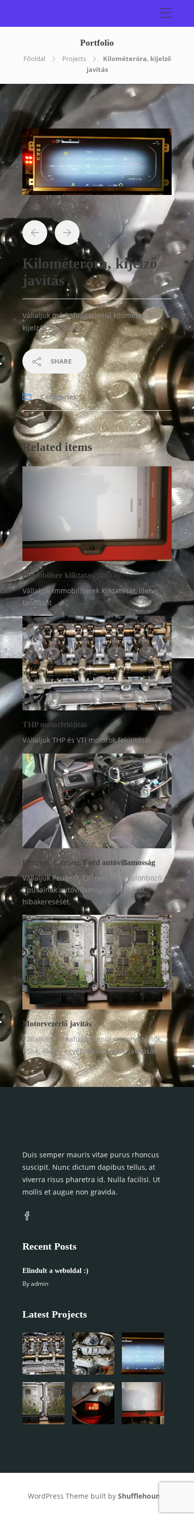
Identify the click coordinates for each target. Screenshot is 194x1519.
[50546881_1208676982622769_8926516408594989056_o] (97, 166)
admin (39, 1283)
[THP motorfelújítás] (43, 1353)
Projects (74, 58)
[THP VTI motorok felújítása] (93, 1353)
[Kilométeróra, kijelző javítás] (143, 1353)
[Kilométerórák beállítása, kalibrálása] (93, 1403)
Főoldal (34, 58)
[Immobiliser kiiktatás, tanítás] (143, 1403)
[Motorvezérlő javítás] (43, 1403)
